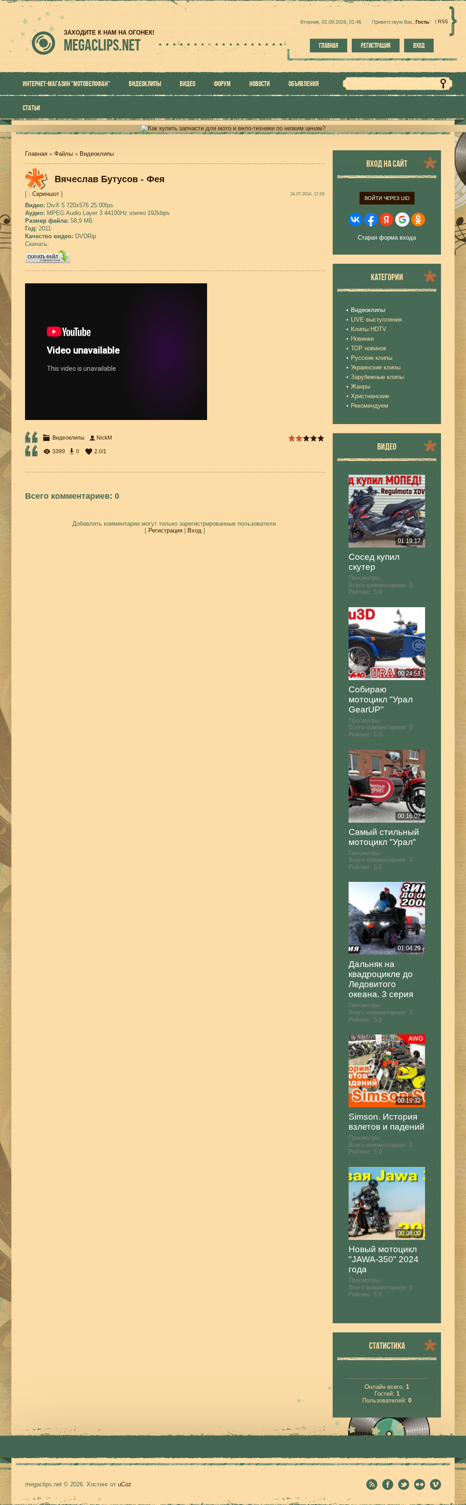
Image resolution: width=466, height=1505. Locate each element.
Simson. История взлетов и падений (387, 1121)
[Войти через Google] (402, 219)
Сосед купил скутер (374, 562)
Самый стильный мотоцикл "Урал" (384, 837)
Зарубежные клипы (377, 377)
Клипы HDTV (368, 329)
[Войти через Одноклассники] (418, 219)
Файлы (63, 153)
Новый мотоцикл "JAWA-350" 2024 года (384, 1259)
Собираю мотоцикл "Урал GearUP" (381, 699)
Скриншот (45, 193)
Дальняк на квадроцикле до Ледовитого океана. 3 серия (381, 979)
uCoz (125, 1484)
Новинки (362, 338)
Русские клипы (371, 357)
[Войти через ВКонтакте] (355, 219)
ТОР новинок (368, 348)
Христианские (370, 396)
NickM (104, 438)
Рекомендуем (369, 405)
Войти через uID (387, 198)
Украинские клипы (375, 367)
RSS (443, 21)
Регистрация (375, 45)
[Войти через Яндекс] (386, 219)
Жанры (360, 386)
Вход (419, 45)
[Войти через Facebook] (371, 219)
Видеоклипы (97, 153)
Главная (328, 45)
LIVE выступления (376, 319)
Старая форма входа (387, 237)
